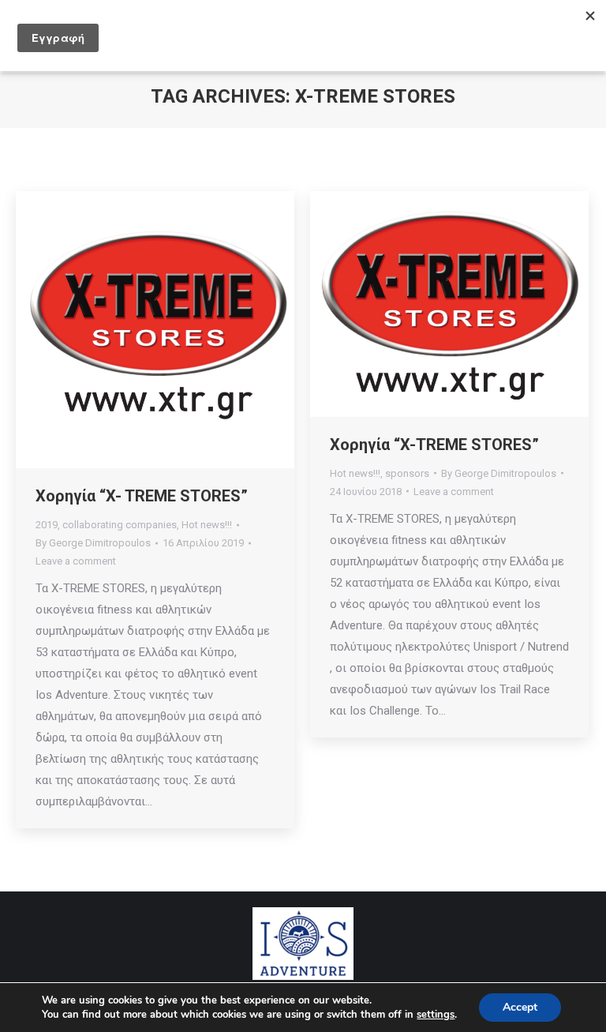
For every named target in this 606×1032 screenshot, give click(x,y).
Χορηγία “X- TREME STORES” (142, 495)
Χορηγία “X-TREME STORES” (434, 444)
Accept (520, 1007)
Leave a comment (76, 561)
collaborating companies (119, 525)
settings (435, 1015)
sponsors (407, 473)
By (93, 543)
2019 (47, 525)
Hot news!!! (206, 525)
